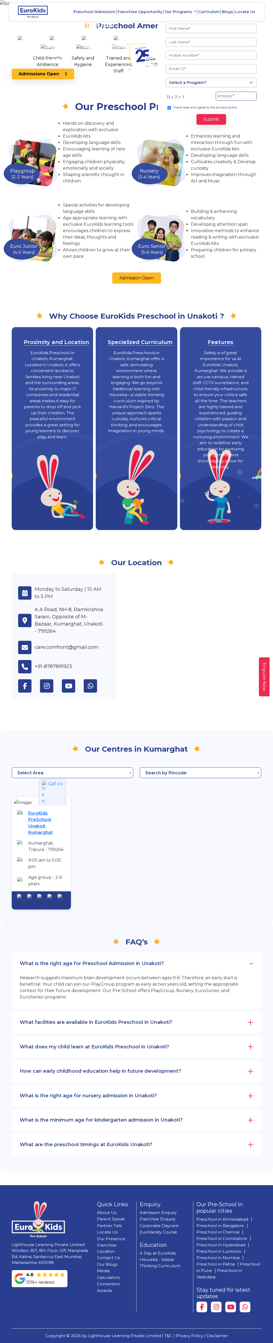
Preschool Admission (94, 11)
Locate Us (245, 11)
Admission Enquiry (158, 1212)
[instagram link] (51, 686)
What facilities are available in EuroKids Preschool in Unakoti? (96, 1022)
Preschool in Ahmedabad (222, 1219)
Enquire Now (264, 677)
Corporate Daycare (159, 1225)
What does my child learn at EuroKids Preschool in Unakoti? (94, 1047)
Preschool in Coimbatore (221, 1238)
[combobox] (72, 772)
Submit (211, 119)
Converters (108, 1283)
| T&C (167, 1335)
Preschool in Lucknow (218, 1251)
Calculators (108, 1277)
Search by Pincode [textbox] (166, 772)
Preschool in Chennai (217, 1232)
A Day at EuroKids (158, 1253)
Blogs (227, 11)
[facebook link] (29, 686)
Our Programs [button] (178, 11)
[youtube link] (73, 686)
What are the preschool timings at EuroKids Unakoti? (86, 1144)
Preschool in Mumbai (218, 1257)
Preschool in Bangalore (220, 1225)
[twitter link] (95, 686)
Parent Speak (111, 1218)
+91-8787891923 (53, 666)
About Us (106, 1212)
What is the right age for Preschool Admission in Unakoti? (92, 963)
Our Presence (111, 1238)
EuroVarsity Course (158, 1232)
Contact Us (108, 1257)
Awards (104, 1290)
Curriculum (209, 11)
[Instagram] (216, 1307)
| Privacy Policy (188, 1335)
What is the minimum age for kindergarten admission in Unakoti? (101, 1120)
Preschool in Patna (215, 1264)
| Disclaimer (216, 1335)
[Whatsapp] (245, 1307)
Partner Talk (109, 1225)
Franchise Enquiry (157, 1218)
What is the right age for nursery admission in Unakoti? (88, 1096)
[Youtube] (230, 1307)
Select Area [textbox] (30, 772)
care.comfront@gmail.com (66, 647)
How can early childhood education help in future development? (100, 1071)
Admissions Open (42, 73)
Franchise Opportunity (140, 11)
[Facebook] (201, 1307)
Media (103, 1270)
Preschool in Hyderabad (220, 1244)
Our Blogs (107, 1264)
